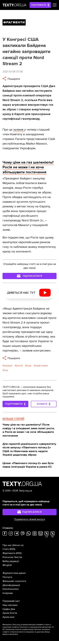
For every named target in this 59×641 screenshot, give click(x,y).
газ (6, 370)
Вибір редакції (11, 561)
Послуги (7, 577)
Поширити (13, 79)
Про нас (7, 545)
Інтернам (8, 593)
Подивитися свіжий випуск (29, 519)
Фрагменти (9, 553)
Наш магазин (10, 605)
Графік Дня (9, 609)
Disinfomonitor (11, 589)
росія (19, 365)
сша (29, 365)
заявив (18, 130)
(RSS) (12, 549)
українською (27, 629)
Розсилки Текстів (12, 557)
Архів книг (9, 617)
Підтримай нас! (11, 601)
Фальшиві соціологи (14, 581)
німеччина (41, 365)
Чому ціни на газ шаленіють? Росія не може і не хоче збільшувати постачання (28, 167)
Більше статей (13, 418)
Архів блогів (10, 613)
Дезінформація (11, 585)
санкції (8, 365)
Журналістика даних (14, 573)
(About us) (17, 545)
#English (7, 565)
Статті (6, 549)
